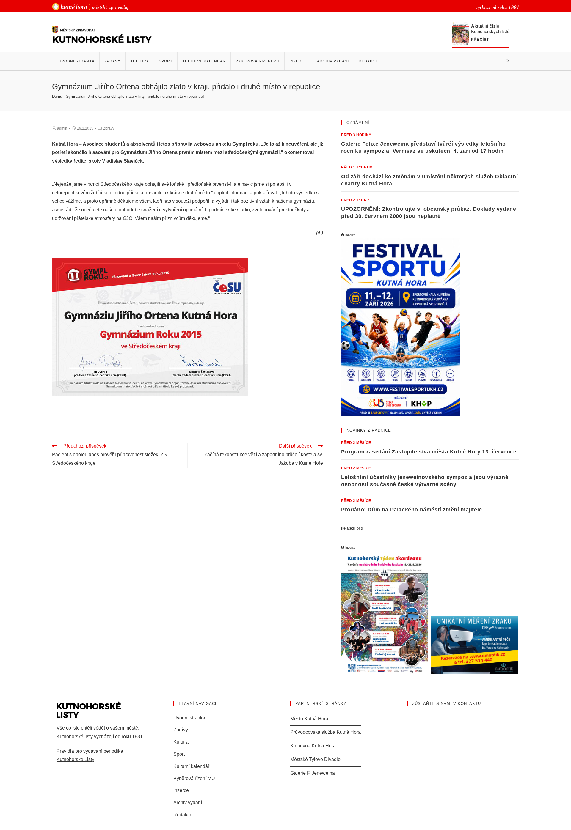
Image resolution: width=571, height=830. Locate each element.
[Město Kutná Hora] (90, 6)
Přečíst (480, 40)
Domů (57, 96)
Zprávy (108, 128)
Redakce (182, 814)
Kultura (181, 741)
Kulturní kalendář (191, 766)
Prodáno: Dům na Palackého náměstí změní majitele (411, 510)
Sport (179, 754)
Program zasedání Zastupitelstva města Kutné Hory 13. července (429, 452)
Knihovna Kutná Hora (313, 745)
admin (62, 128)
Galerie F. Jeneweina (312, 773)
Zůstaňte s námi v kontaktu (446, 703)
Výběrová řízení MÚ (194, 778)
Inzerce (181, 790)
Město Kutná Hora (309, 718)
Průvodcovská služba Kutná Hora (325, 732)
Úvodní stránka (189, 717)
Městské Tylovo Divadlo (315, 759)
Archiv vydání (187, 802)
